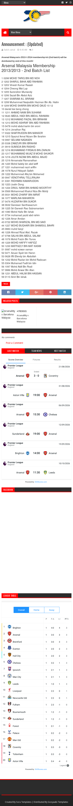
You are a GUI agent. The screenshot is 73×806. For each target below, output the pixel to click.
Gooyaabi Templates (58, 802)
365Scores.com (41, 482)
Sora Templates (23, 802)
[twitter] (66, 2)
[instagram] (70, 2)
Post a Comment (14, 343)
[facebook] (62, 2)
